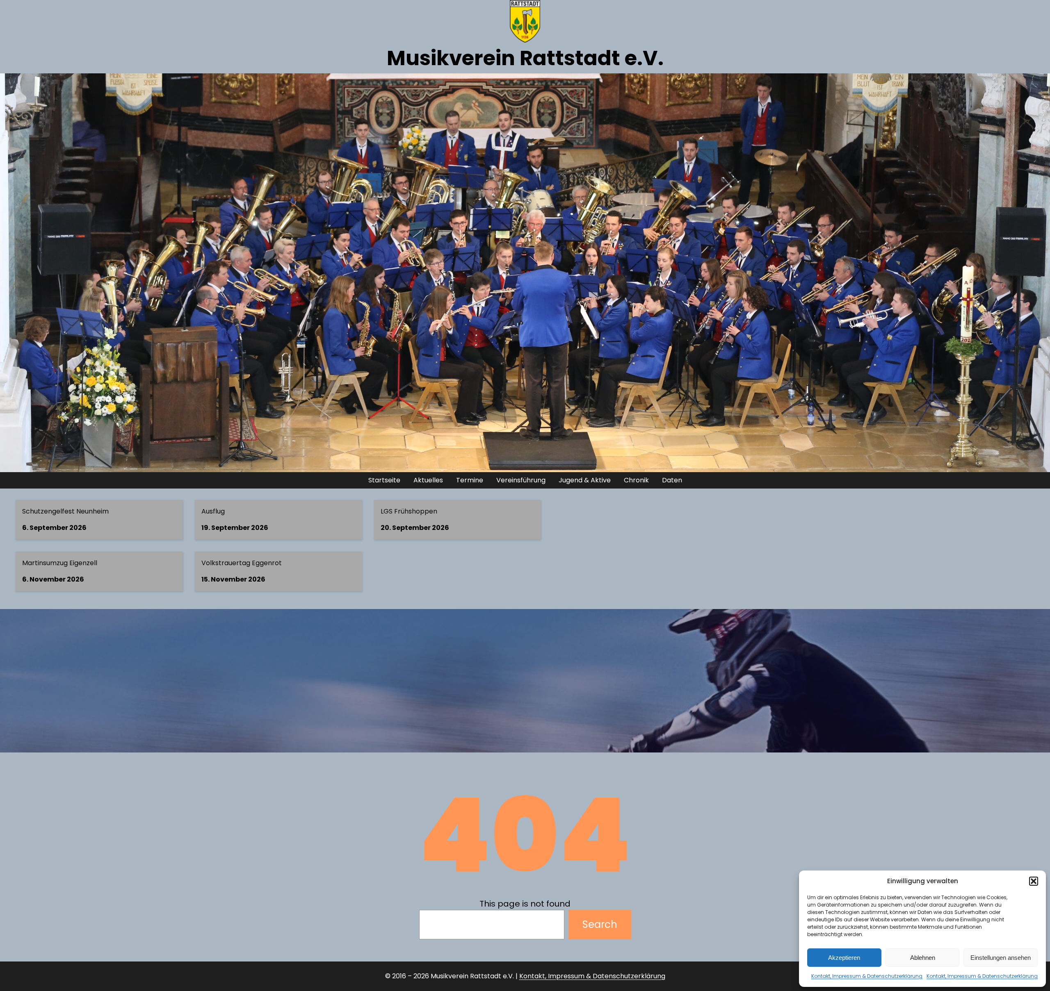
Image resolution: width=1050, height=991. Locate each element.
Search (599, 924)
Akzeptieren (844, 957)
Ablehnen (922, 957)
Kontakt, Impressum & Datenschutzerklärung (866, 976)
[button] (1033, 881)
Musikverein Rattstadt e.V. (525, 58)
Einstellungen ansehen (1000, 957)
